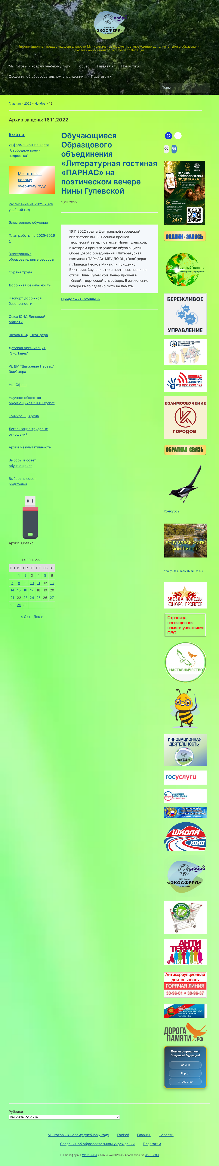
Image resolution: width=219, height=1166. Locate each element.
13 (52, 583)
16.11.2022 (69, 202)
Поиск (205, 87)
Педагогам (100, 76)
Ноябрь (40, 103)
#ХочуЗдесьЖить (175, 570)
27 (52, 597)
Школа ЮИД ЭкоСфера (28, 335)
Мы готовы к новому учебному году (39, 66)
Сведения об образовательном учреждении (46, 76)
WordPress (89, 1155)
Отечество (185, 1081)
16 (25, 590)
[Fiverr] (178, 135)
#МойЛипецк (194, 570)
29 (19, 605)
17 (32, 590)
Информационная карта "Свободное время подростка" (29, 150)
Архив (33, 416)
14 (12, 590)
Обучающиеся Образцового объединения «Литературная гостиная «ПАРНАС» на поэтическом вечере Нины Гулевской (109, 163)
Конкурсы (17, 416)
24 (32, 597)
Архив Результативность (30, 447)
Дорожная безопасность (30, 285)
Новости (128, 66)
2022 (27, 103)
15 (19, 590)
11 (38, 583)
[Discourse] (168, 135)
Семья (185, 1065)
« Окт (25, 616)
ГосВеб (83, 66)
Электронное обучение (28, 222)
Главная (103, 66)
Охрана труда (20, 272)
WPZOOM (152, 1155)
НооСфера (18, 384)
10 (32, 583)
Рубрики (16, 1111)
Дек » (38, 616)
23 (25, 597)
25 (38, 597)
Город (185, 1073)
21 (12, 597)
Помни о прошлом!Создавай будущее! (185, 1053)
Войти (17, 134)
